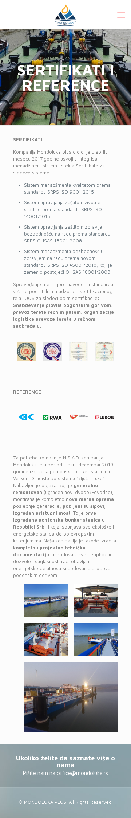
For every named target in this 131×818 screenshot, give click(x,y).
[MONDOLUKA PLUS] (65, 14)
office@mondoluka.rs (82, 773)
